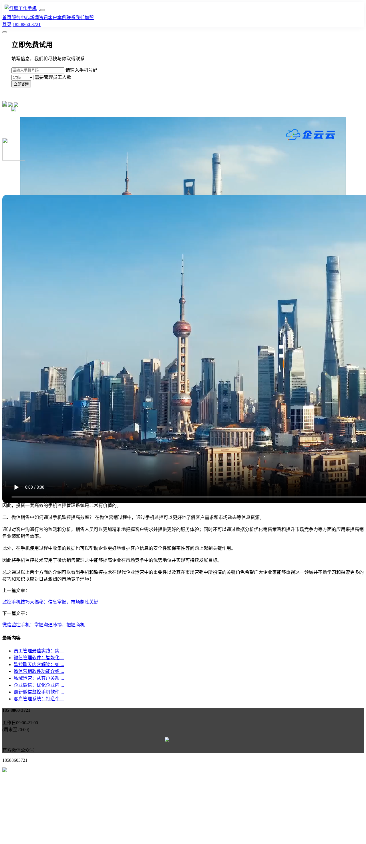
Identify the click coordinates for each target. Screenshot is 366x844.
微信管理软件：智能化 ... (39, 657)
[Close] (4, 32)
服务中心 (20, 17)
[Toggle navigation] (42, 10)
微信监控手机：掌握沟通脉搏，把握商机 (43, 624)
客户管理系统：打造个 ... (39, 698)
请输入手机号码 (81, 70)
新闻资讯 (39, 17)
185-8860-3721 (27, 24)
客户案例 (57, 17)
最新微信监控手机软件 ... (39, 691)
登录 (6, 24)
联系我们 (75, 17)
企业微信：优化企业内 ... (39, 685)
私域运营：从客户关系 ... (39, 678)
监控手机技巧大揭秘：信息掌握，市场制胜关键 (50, 602)
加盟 (89, 17)
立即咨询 (21, 84)
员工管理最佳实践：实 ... (39, 650)
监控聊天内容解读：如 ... (39, 664)
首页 (6, 17)
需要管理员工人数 (53, 77)
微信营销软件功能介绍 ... (39, 671)
